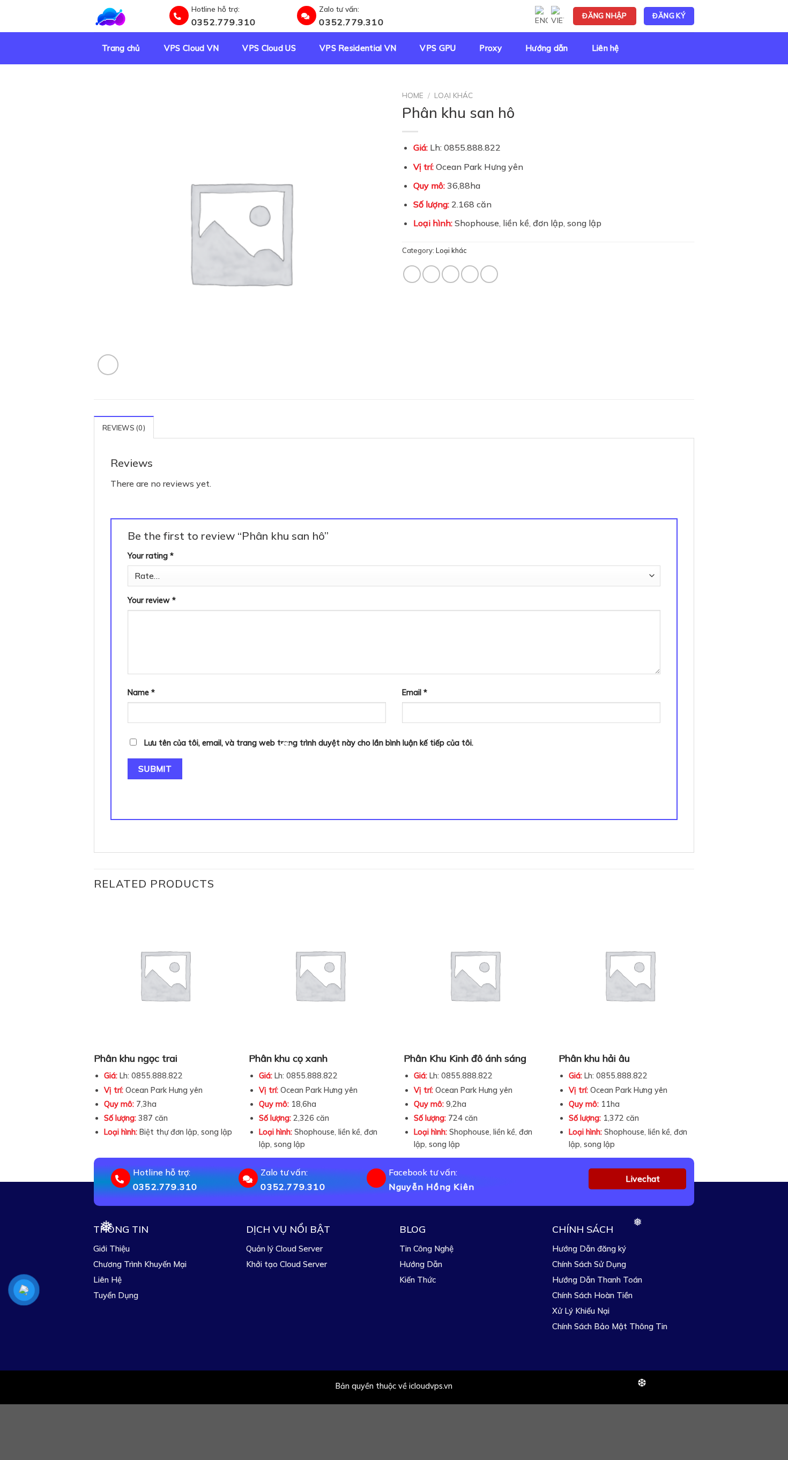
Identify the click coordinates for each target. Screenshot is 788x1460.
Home (412, 95)
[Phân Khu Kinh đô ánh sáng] (475, 975)
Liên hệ (605, 48)
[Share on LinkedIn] (489, 274)
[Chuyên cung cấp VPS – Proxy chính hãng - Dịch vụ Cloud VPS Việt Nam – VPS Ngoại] (130, 16)
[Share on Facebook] (412, 274)
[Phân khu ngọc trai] (165, 975)
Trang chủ (121, 48)
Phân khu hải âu (594, 1058)
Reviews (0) (123, 427)
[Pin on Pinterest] (470, 274)
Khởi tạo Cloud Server (286, 1264)
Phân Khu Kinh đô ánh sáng (465, 1058)
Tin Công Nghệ (426, 1248)
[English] (541, 16)
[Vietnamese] (557, 16)
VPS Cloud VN (191, 48)
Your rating (151, 556)
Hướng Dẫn (420, 1264)
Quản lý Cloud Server (284, 1248)
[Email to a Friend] (450, 274)
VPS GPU (438, 48)
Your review (152, 600)
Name (141, 692)
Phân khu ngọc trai (135, 1058)
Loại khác (453, 95)
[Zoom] (108, 364)
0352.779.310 (223, 22)
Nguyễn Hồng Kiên (431, 1186)
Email (414, 692)
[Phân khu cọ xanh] (320, 975)
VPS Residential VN (357, 48)
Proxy (490, 48)
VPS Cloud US (269, 48)
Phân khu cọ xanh (288, 1058)
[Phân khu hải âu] (630, 975)
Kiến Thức (417, 1280)
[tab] (124, 427)
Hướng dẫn (546, 48)
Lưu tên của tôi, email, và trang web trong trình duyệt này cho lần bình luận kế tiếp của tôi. (308, 743)
